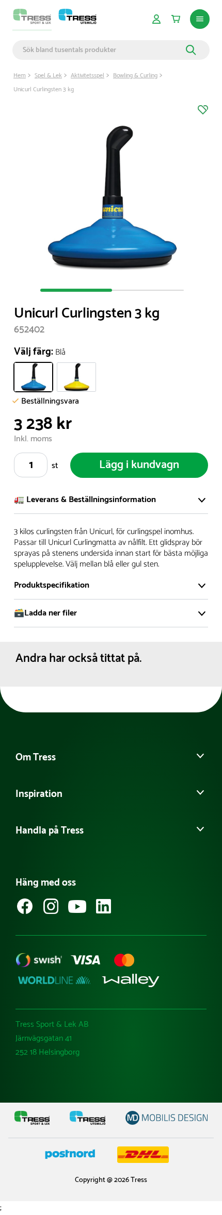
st (55, 466)
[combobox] (103, 50)
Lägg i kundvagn (139, 465)
